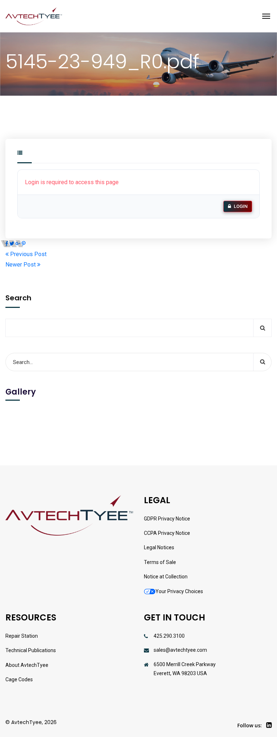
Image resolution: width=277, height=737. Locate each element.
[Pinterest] (24, 243)
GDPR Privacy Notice (167, 519)
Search (18, 298)
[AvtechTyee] (33, 16)
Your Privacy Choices (179, 591)
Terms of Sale (160, 562)
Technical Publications (30, 650)
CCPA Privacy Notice (167, 533)
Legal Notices (159, 547)
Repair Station (21, 636)
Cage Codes (19, 679)
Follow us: (249, 725)
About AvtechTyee (26, 665)
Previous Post (28, 254)
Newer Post (21, 264)
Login (240, 206)
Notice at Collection (166, 576)
